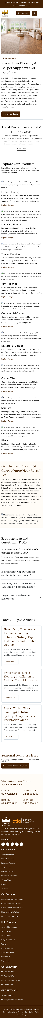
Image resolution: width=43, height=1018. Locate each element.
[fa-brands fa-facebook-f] (3, 844)
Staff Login (5, 961)
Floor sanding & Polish (10, 912)
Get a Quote (23, 13)
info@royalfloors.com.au (13, 1000)
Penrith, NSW (9, 976)
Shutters (4, 888)
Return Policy (21, 1015)
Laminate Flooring (8, 863)
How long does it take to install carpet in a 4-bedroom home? (18, 585)
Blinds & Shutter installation (12, 908)
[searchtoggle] (34, 13)
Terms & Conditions (10, 1012)
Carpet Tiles (6, 880)
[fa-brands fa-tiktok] (21, 844)
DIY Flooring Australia (9, 916)
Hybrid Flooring (7, 859)
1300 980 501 (9, 995)
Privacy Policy (23, 1012)
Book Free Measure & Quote (15, 766)
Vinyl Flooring (6, 867)
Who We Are (6, 931)
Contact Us (5, 957)
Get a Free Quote (10, 114)
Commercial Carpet (9, 876)
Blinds (3, 884)
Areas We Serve (9, 58)
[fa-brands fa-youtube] (17, 844)
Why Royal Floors (8, 940)
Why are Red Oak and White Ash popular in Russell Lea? (19, 551)
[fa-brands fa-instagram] (7, 844)
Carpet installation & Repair (11, 904)
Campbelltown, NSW (12, 980)
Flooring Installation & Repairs (12, 899)
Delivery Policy (34, 1012)
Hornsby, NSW (9, 972)
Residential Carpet (8, 871)
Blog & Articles (7, 948)
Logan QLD (8, 984)
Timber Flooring (7, 855)
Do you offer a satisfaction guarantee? (16, 597)
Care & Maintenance (9, 927)
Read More (21, 149)
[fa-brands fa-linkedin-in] (12, 844)
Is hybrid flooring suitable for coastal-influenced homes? (18, 573)
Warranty (4, 944)
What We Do (6, 936)
